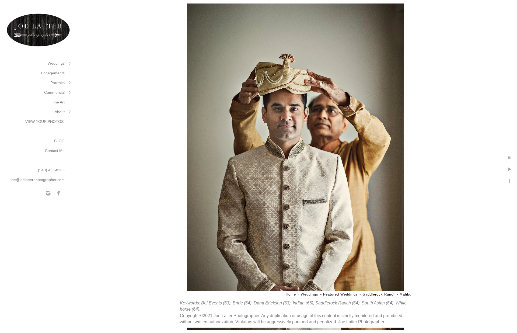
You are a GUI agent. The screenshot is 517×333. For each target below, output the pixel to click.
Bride (238, 303)
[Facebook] (58, 193)
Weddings (56, 63)
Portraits (57, 83)
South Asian (373, 303)
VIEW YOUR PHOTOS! (45, 121)
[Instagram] (48, 193)
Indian (299, 303)
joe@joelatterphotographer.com (38, 180)
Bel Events (211, 303)
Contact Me (55, 150)
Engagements (53, 73)
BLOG (59, 141)
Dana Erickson (268, 303)
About (60, 112)
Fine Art (58, 102)
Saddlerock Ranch (333, 303)
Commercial (54, 92)
